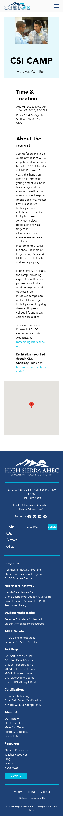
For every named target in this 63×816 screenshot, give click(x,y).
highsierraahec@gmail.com (35, 505)
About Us (11, 712)
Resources (12, 744)
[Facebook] (29, 516)
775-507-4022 (35, 509)
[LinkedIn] (45, 516)
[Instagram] (34, 516)
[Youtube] (39, 516)
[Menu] (56, 6)
